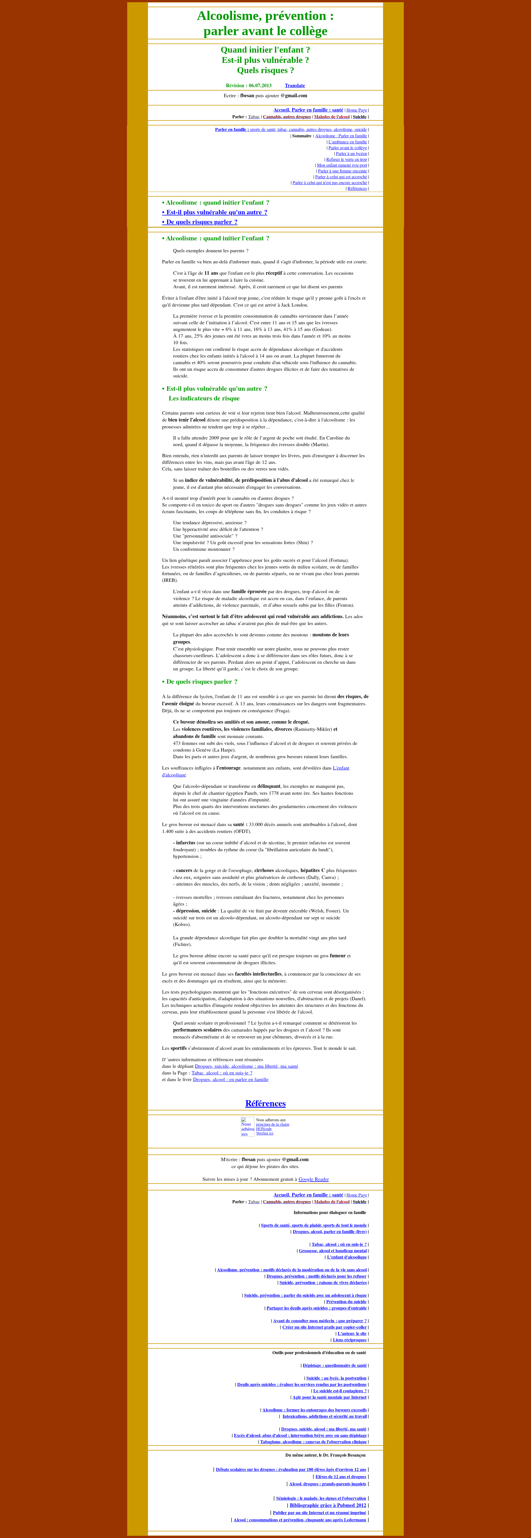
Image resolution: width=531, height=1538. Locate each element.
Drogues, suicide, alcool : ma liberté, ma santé (323, 1429)
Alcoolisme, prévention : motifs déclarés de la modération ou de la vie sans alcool (292, 1269)
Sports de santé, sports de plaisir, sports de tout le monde (314, 1225)
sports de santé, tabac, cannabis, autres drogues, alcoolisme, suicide (308, 129)
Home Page (357, 110)
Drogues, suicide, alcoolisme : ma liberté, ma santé (246, 1066)
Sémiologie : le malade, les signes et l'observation (321, 1498)
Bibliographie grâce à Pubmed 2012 (328, 1505)
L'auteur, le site (352, 1333)
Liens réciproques (349, 1339)
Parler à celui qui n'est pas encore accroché (330, 182)
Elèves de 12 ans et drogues (341, 1476)
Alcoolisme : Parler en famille (341, 135)
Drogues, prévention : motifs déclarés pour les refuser (316, 1276)
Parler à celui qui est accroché (341, 176)
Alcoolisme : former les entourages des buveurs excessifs (314, 1409)
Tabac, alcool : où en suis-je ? (222, 1072)
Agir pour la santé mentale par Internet (329, 1397)
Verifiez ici (264, 1133)
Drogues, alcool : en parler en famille (231, 1079)
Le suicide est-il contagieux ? (340, 1390)
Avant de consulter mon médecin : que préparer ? (320, 1320)
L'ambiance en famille (348, 142)
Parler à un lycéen (351, 153)
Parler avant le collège (348, 147)
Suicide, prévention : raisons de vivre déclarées (323, 1282)
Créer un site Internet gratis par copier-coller (324, 1327)
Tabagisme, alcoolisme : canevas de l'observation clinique (313, 1441)
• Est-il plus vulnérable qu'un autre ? (214, 212)
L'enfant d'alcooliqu (346, 1257)
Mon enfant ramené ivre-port (342, 165)
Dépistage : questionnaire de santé (335, 1365)
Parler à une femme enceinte (342, 171)
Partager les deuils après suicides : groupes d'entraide (317, 1308)
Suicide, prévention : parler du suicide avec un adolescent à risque (305, 1295)
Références (357, 188)
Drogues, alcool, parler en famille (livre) (330, 1231)
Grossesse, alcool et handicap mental (333, 1250)
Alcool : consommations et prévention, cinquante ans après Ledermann (300, 1519)
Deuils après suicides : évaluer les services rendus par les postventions (301, 1384)
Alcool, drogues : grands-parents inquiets (327, 1483)
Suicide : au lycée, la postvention (336, 1378)
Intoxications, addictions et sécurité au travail (325, 1416)
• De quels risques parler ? (200, 221)
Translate (295, 85)
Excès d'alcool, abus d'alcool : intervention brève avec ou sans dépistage (300, 1435)
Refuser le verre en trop (346, 159)
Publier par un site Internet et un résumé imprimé (319, 1512)
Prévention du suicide (346, 1301)
